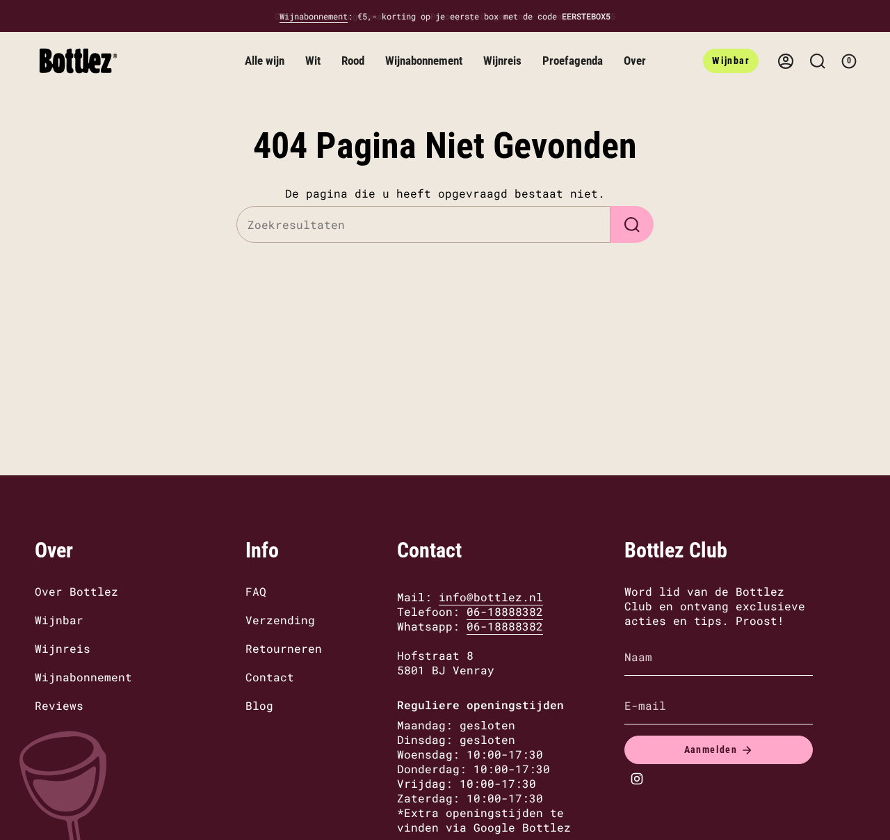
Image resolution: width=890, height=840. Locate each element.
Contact (269, 676)
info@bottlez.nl (491, 596)
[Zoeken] (632, 224)
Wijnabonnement (314, 16)
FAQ (255, 591)
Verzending (280, 619)
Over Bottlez (76, 591)
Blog (259, 705)
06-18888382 (505, 611)
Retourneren (283, 648)
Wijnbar (59, 619)
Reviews (59, 705)
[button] (264, 60)
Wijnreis (62, 648)
